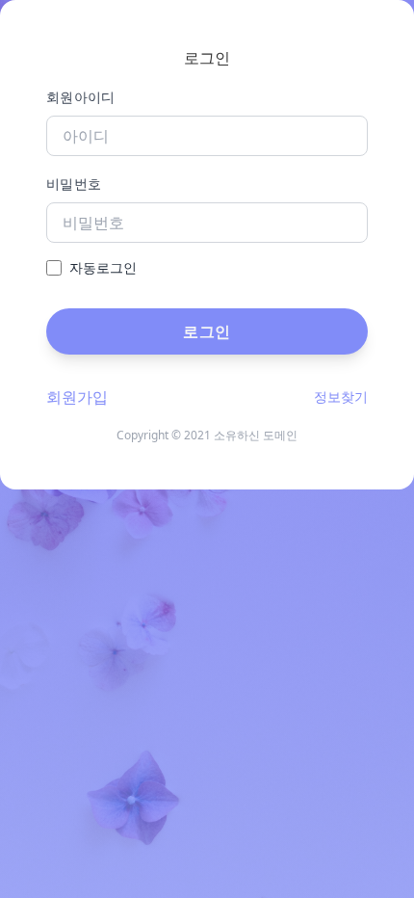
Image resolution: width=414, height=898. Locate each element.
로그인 (206, 331)
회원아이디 (81, 97)
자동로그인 (103, 267)
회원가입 (77, 397)
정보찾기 (341, 396)
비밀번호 (73, 183)
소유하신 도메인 (256, 435)
